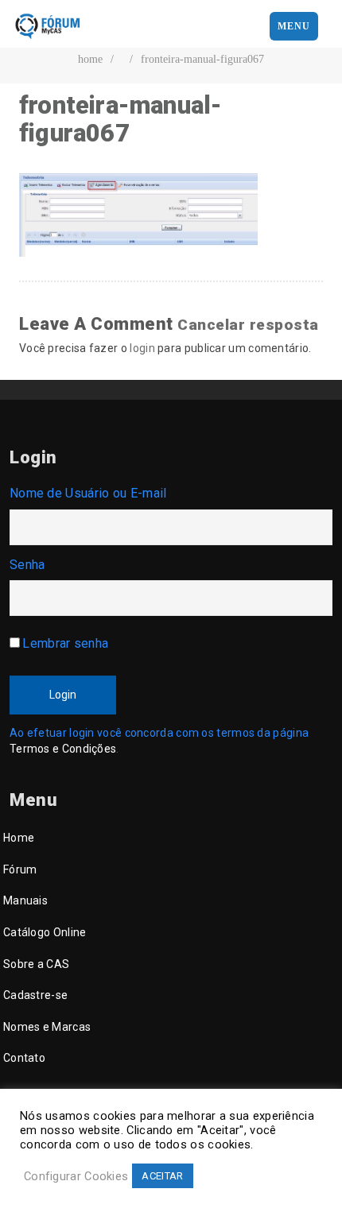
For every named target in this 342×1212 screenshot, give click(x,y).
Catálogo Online (45, 932)
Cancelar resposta (248, 325)
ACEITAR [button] (162, 1176)
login (142, 348)
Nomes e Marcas (47, 1026)
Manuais (25, 900)
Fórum (20, 869)
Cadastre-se (35, 995)
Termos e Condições (63, 748)
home (90, 59)
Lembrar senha (65, 643)
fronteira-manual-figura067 (202, 59)
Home (18, 837)
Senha (27, 564)
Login (62, 694)
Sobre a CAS (36, 964)
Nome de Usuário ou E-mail (88, 493)
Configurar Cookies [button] (76, 1176)
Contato (24, 1057)
